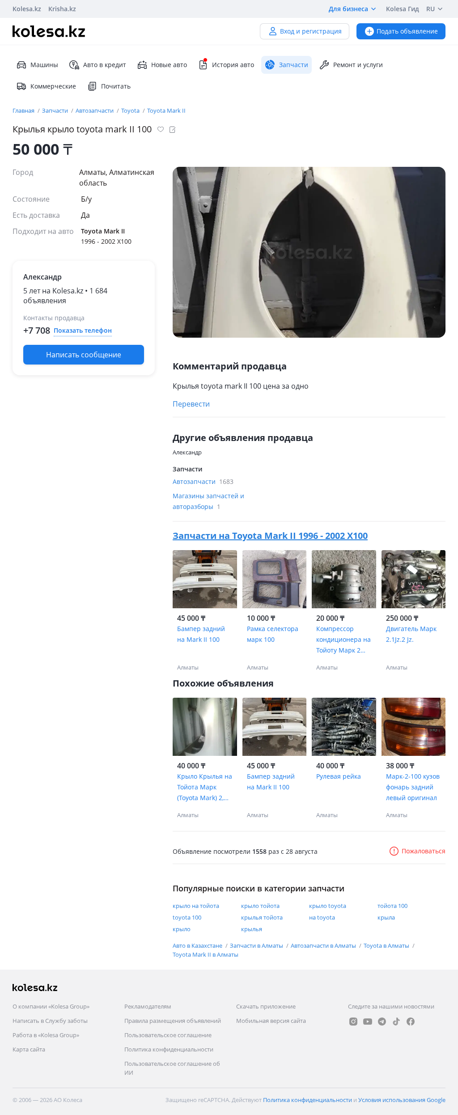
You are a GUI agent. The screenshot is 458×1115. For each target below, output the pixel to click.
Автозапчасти (95, 110)
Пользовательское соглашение (168, 1035)
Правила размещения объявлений (172, 1021)
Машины (44, 64)
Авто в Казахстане (198, 945)
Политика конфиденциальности (168, 1049)
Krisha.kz (62, 8)
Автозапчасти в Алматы (324, 945)
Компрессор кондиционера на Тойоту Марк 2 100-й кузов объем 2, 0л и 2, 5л (343, 640)
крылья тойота (262, 917)
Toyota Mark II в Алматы (205, 954)
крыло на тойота (196, 906)
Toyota (131, 110)
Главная (24, 110)
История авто (233, 64)
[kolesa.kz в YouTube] (367, 1021)
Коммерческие (53, 86)
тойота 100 (392, 906)
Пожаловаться (423, 851)
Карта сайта (29, 1049)
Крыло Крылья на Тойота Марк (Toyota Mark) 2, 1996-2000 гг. (204, 787)
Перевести (191, 404)
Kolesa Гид (402, 8)
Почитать (116, 86)
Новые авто (169, 64)
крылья (251, 929)
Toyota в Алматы (387, 945)
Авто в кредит (104, 64)
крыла (386, 917)
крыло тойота (260, 906)
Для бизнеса (348, 8)
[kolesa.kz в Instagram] (353, 1021)
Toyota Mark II (166, 110)
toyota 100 (187, 917)
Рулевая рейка (338, 776)
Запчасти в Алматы (257, 945)
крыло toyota (327, 906)
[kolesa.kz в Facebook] (410, 1021)
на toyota (322, 917)
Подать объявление (407, 31)
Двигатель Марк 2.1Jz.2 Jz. (411, 634)
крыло (182, 929)
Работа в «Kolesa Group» (46, 1035)
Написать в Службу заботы (50, 1021)
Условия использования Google (401, 1100)
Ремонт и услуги (358, 64)
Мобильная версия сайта (271, 1021)
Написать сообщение (83, 355)
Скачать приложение (266, 1006)
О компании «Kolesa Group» (51, 1006)
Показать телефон (83, 330)
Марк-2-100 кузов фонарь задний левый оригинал (413, 787)
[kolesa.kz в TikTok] (396, 1021)
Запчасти (55, 110)
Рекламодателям (147, 1006)
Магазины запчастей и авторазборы (208, 501)
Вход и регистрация (311, 31)
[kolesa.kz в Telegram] (382, 1021)
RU (430, 8)
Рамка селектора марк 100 (272, 634)
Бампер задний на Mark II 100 (201, 634)
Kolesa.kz (27, 8)
